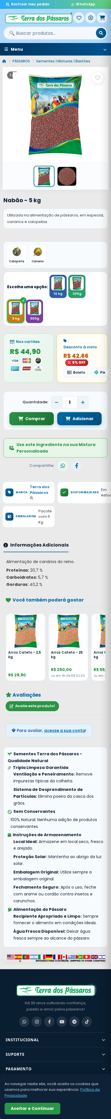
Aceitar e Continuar (32, 1108)
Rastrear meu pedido (30, 4)
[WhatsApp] (24, 1021)
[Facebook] (49, 1021)
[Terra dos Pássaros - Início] (38, 17)
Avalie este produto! (35, 706)
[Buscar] (101, 33)
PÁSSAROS (21, 61)
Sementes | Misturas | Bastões (63, 61)
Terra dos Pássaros (39, 489)
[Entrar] (90, 17)
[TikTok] (87, 1021)
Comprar (35, 419)
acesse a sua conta (64, 730)
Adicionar (83, 419)
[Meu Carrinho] (102, 17)
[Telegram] (74, 1021)
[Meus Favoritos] (78, 17)
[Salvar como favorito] (97, 77)
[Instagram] (37, 1021)
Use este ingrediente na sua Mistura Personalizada (56, 448)
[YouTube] (62, 1021)
